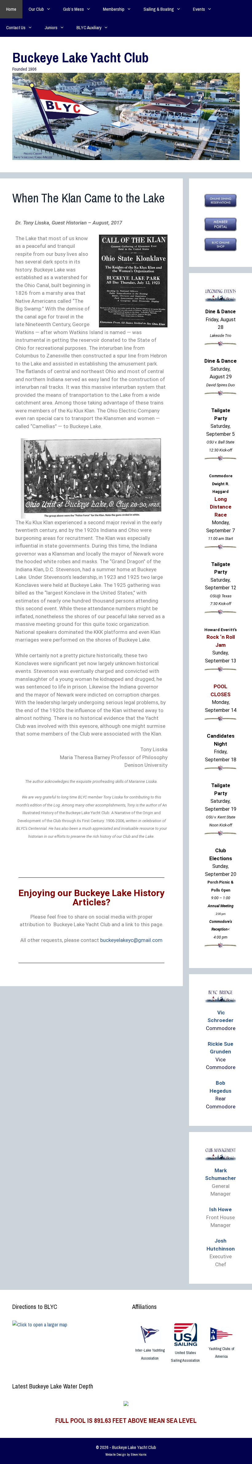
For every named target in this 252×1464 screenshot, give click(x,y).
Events (199, 9)
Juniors (51, 27)
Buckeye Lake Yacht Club (80, 57)
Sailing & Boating (159, 9)
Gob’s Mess (73, 9)
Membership (113, 9)
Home (11, 9)
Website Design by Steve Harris (126, 1454)
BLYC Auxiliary (89, 27)
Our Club (36, 9)
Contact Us (16, 27)
